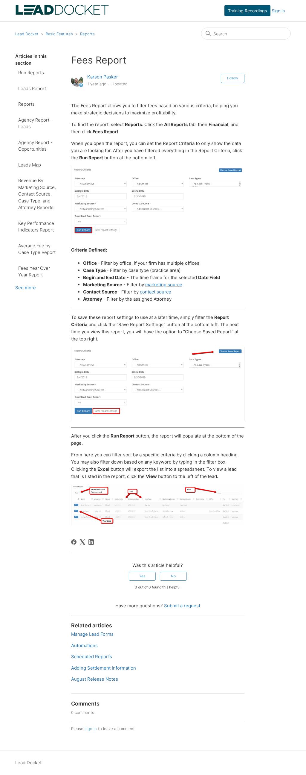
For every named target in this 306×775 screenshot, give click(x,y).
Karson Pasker (102, 77)
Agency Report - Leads (35, 123)
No (173, 576)
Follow (232, 78)
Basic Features (59, 33)
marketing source (163, 284)
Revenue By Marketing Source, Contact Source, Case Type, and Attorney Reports (37, 194)
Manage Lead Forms (92, 634)
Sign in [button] (278, 10)
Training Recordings (247, 10)
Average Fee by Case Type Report (37, 249)
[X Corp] (82, 542)
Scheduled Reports (91, 656)
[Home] (62, 13)
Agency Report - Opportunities (35, 146)
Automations (84, 645)
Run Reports (31, 72)
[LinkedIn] (91, 542)
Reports (87, 33)
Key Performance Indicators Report (36, 226)
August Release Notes (94, 679)
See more (25, 287)
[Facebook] (73, 542)
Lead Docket (27, 33)
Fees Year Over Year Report (34, 271)
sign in (91, 728)
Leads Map (29, 165)
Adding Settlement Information (103, 668)
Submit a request (182, 606)
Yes (142, 576)
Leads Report (32, 88)
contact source (155, 292)
